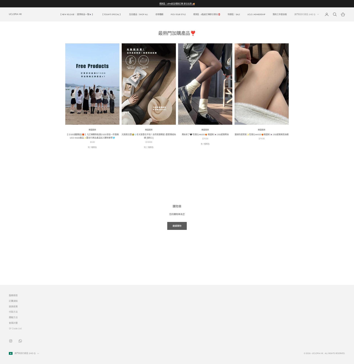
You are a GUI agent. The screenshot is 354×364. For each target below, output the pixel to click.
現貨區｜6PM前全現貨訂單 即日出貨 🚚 (177, 3)
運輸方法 (13, 317)
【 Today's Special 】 (111, 14)
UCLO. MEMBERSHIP (256, 14)
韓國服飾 (92, 129)
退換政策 (13, 306)
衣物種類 (159, 14)
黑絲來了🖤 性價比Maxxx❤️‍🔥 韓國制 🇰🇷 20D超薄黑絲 (205, 134)
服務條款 (13, 295)
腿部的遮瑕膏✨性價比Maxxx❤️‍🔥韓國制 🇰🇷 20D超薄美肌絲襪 (262, 134)
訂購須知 (13, 301)
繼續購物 (177, 225)
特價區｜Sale (234, 14)
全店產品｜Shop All (138, 14)
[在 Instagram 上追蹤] (11, 341)
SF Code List (15, 328)
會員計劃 (13, 323)
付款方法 (13, 311)
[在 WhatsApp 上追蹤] (20, 341)
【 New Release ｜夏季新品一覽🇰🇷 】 (76, 14)
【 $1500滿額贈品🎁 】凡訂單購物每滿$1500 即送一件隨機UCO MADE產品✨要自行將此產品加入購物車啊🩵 (92, 136)
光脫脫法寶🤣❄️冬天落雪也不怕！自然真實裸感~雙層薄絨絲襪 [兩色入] (149, 136)
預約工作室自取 (280, 14)
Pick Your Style (178, 14)
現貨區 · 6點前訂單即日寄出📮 (206, 14)
